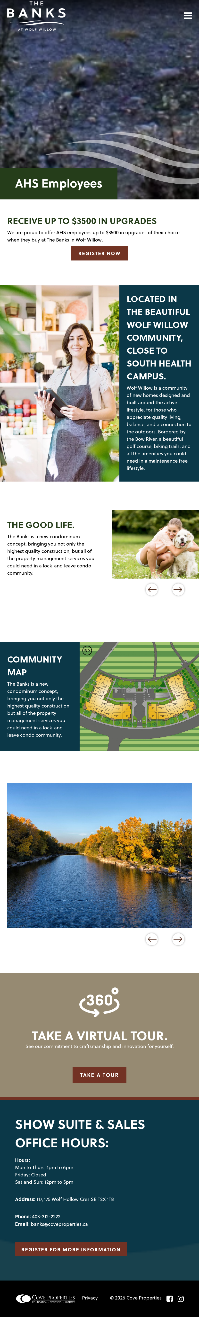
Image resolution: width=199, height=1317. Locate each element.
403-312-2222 (46, 1216)
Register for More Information (71, 1249)
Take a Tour (99, 1075)
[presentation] (152, 589)
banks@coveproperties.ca (59, 1223)
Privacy (90, 1297)
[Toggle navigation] (187, 15)
